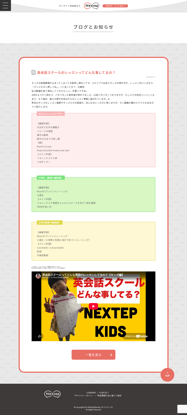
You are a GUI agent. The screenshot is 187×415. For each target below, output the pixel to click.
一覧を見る (93, 354)
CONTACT (104, 392)
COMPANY (91, 392)
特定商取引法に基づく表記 (109, 395)
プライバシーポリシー (84, 395)
